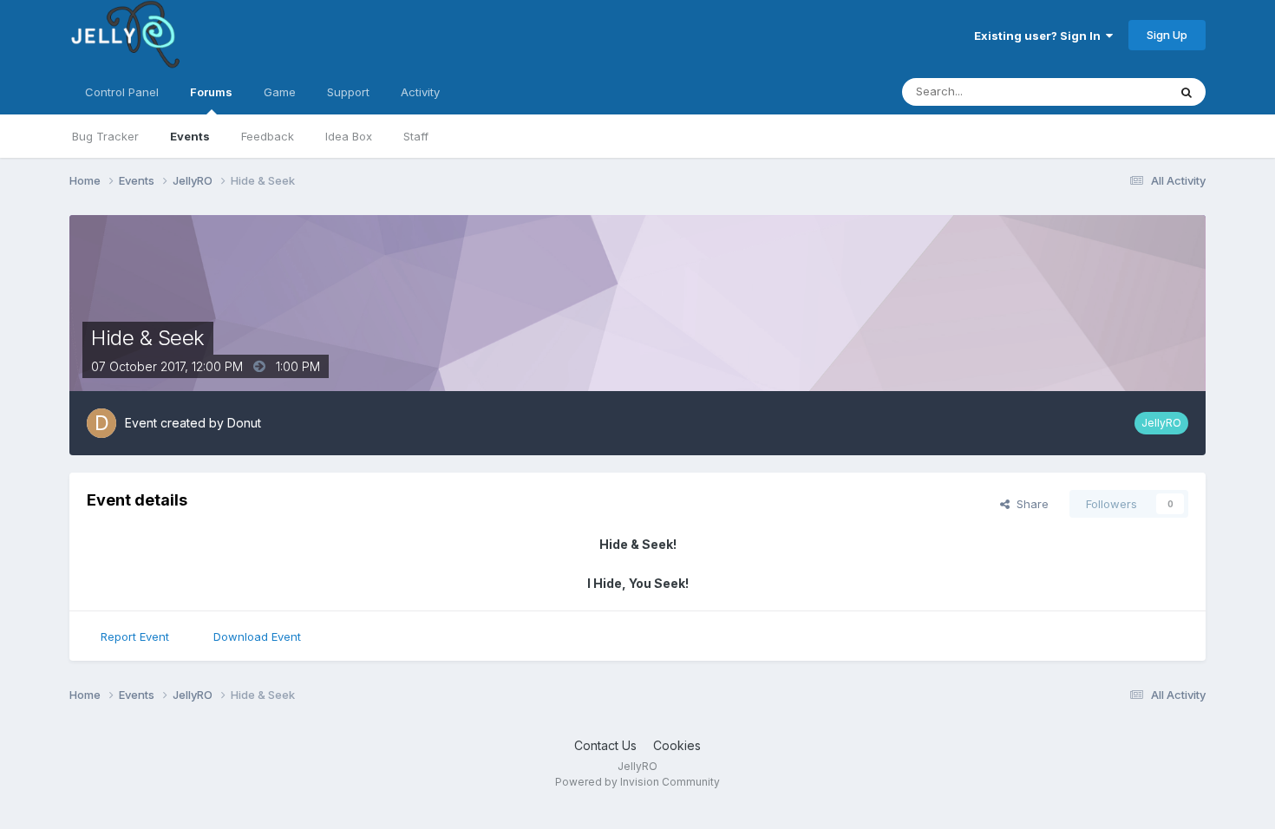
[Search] (1186, 92)
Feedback (267, 136)
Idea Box (348, 136)
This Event (1117, 91)
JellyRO (1161, 422)
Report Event (135, 636)
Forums (211, 92)
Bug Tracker (105, 136)
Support (348, 92)
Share (1029, 504)
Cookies (677, 745)
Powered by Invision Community (637, 781)
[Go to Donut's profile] (101, 423)
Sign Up (1167, 35)
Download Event (257, 636)
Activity (420, 92)
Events (190, 136)
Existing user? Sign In (1040, 35)
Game (280, 92)
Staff (415, 136)
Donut (244, 422)
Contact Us (605, 745)
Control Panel (122, 92)
